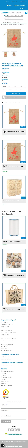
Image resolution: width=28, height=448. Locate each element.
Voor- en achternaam (6, 416)
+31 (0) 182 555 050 (5, 326)
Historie (3, 375)
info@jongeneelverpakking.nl (10, 338)
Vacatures (4, 383)
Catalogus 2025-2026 (6, 377)
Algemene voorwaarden (7, 371)
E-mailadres (4, 405)
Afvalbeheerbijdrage (6, 385)
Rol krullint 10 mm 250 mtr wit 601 (14, 241)
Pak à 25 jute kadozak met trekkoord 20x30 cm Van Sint (14, 132)
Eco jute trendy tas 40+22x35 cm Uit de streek (13, 309)
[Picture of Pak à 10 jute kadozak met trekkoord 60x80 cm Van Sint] (14, 38)
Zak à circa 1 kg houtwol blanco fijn (15, 201)
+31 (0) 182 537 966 (5, 334)
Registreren (15, 1)
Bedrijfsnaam (4, 410)
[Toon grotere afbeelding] (14, 116)
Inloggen (10, 5)
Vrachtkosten (4, 381)
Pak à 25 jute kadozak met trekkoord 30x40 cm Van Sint (14, 167)
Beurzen (3, 373)
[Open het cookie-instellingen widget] (3, 445)
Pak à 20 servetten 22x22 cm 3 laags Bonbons (13, 275)
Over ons (3, 379)
